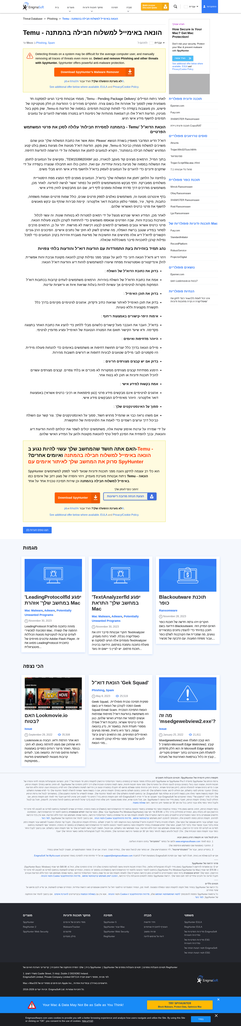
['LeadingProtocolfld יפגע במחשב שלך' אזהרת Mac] (53, 575)
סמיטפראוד (176, 156)
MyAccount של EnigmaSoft (47, 856)
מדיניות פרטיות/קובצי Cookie (118, 818)
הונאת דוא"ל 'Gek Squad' (120, 682)
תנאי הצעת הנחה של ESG (197, 952)
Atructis (175, 142)
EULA (103, 86)
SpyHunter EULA (193, 922)
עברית (192, 6)
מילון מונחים (69, 936)
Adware (49, 610)
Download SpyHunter (73, 497)
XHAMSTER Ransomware (185, 119)
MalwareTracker (71, 926)
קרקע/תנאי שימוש (141, 818)
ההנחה (111, 894)
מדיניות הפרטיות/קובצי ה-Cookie (135, 894)
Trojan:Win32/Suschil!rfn (183, 149)
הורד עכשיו (180, 58)
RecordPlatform (179, 243)
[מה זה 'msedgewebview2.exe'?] (187, 693)
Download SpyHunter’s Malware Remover (90, 72)
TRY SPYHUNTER (180, 1005)
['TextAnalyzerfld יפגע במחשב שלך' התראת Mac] (120, 575)
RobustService (178, 250)
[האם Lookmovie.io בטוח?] (53, 693)
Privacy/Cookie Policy (125, 86)
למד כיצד (45, 818)
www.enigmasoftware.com (188, 841)
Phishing (52, 18)
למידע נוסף (87, 1021)
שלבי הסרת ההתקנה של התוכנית (67, 967)
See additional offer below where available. (75, 86)
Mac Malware (34, 610)
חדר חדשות (149, 922)
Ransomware (168, 610)
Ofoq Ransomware (181, 193)
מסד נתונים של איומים (74, 922)
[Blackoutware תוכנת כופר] (187, 575)
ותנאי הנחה (99, 818)
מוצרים (70, 7)
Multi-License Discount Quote (150, 6)
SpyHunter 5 (110, 922)
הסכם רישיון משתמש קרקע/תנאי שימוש (100, 876)
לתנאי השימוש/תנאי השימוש (167, 894)
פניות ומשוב (150, 931)
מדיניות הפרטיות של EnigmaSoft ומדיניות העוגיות (200, 933)
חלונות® (74, 81)
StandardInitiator (179, 237)
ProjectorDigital (179, 257)
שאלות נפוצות (139, 803)
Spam (51, 42)
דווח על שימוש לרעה (154, 936)
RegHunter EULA (193, 926)
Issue (28, 728)
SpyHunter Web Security (35, 931)
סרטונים (67, 931)
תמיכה (114, 7)
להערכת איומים (61, 894)
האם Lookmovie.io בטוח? (184, 280)
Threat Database (32, 18)
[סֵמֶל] (33, 6)
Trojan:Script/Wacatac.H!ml (185, 162)
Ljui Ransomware (180, 213)
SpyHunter (28, 922)
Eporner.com (177, 105)
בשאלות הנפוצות (88, 894)
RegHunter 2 (29, 926)
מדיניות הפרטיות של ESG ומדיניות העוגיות (197, 941)
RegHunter (109, 936)
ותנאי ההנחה (46, 876)
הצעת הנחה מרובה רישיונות (125, 496)
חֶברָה (129, 7)
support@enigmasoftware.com (118, 856)
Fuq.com (175, 112)
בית (57, 7)
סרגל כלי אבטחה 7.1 (181, 169)
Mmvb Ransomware (181, 186)
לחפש (175, 6)
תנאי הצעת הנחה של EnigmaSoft (200, 948)
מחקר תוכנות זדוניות (93, 7)
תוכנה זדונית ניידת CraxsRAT (186, 125)
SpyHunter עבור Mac (114, 926)
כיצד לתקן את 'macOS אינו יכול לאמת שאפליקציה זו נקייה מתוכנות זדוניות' (190, 300)
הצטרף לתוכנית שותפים (156, 926)
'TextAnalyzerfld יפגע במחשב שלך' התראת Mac (116, 602)
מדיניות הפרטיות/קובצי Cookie (66, 876)
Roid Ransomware (181, 206)
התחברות (211, 6)
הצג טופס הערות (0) (37, 530)
